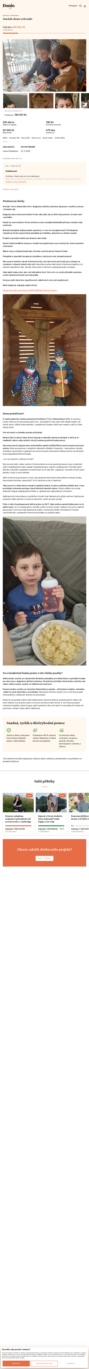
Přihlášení (73, 6)
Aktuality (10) (14, 138)
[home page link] (8, 6)
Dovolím (16, 1363)
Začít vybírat (44, 858)
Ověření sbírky (60, 138)
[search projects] (80, 5)
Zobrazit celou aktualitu (16, 182)
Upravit (71, 1363)
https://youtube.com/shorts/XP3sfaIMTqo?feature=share (30, 290)
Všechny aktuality (11, 189)
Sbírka (5, 138)
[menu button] (84, 6)
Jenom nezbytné (44, 1363)
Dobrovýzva (36, 138)
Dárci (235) (25, 138)
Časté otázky (48, 138)
